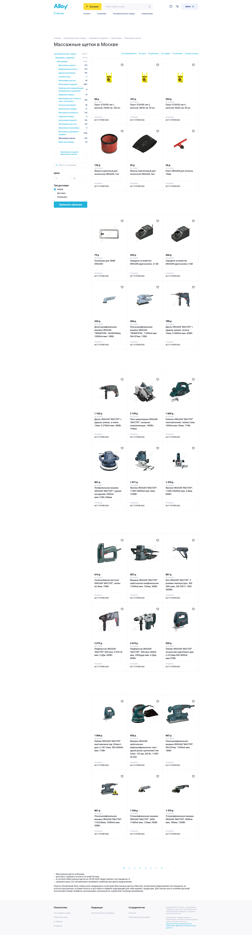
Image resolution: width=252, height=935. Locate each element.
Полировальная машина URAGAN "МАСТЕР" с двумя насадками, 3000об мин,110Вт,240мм (107, 493)
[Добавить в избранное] (122, 65)
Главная (57, 38)
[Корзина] (177, 6)
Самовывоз (62, 197)
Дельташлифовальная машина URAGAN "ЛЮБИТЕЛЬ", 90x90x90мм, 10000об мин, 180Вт (107, 332)
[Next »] (173, 868)
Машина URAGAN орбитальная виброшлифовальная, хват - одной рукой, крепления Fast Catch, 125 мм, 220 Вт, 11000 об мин (144, 749)
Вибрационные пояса (73, 69)
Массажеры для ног (73, 80)
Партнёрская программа (139, 917)
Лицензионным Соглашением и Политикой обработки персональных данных (181, 926)
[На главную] (68, 6)
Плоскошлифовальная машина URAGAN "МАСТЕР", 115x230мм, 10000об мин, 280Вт (108, 821)
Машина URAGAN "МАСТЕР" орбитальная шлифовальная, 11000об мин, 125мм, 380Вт (144, 583)
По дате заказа (191, 53)
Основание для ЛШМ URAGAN (104, 262)
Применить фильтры (70, 204)
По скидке (165, 53)
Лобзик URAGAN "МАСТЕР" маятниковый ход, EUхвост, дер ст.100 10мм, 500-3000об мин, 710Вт (108, 746)
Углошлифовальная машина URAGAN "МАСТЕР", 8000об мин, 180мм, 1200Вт (180, 819)
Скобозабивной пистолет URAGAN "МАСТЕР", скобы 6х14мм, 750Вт (107, 583)
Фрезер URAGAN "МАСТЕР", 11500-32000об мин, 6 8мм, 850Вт (179, 491)
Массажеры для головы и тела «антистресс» (73, 99)
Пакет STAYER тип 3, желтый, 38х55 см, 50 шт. (142, 106)
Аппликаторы (73, 77)
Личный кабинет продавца (102, 913)
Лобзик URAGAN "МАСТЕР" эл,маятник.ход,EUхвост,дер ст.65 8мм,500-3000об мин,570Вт (180, 654)
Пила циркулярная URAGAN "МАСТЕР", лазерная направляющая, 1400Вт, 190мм (144, 424)
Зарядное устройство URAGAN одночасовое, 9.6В (179, 262)
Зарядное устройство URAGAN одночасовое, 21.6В (144, 262)
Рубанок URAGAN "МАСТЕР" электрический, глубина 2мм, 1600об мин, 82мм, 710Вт (180, 422)
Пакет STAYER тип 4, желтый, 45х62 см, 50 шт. (178, 106)
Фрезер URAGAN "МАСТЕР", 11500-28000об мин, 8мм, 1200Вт (143, 491)
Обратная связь (61, 917)
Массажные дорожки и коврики (73, 133)
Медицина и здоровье (98, 38)
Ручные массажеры (73, 105)
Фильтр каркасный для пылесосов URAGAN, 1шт (106, 172)
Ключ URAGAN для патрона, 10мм (179, 172)
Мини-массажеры (73, 142)
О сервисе (58, 921)
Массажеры (116, 38)
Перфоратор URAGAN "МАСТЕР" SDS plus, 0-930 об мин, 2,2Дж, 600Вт (108, 652)
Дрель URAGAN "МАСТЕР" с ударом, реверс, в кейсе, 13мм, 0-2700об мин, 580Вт (107, 422)
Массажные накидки (73, 109)
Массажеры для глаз (73, 124)
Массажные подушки (73, 84)
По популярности (129, 53)
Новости (132, 913)
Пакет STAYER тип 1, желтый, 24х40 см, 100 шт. (107, 106)
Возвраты (58, 926)
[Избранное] (171, 6)
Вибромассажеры (73, 95)
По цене (142, 53)
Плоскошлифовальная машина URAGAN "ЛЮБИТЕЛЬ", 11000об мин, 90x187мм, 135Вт (143, 332)
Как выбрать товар (62, 913)
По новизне (177, 53)
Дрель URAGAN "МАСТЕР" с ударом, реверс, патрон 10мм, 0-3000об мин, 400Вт (179, 330)
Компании (101, 14)
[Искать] (149, 6)
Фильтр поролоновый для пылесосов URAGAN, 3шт (143, 172)
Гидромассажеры (73, 116)
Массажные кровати (73, 120)
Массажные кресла (73, 65)
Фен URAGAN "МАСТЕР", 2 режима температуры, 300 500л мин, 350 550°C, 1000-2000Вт (179, 585)
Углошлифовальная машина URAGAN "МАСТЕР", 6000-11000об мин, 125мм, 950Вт (144, 819)
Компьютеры (147, 14)
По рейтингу (153, 53)
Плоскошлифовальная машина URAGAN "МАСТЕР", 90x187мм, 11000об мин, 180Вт (179, 746)
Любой (60, 189)
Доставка (61, 193)
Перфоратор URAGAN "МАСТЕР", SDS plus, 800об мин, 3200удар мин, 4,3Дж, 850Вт (143, 654)
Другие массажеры (73, 73)
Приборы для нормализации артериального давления (73, 89)
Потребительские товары (124, 14)
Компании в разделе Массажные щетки (70, 153)
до (74, 178)
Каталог (87, 14)
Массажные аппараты (73, 113)
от (56, 178)
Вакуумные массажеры (73, 128)
